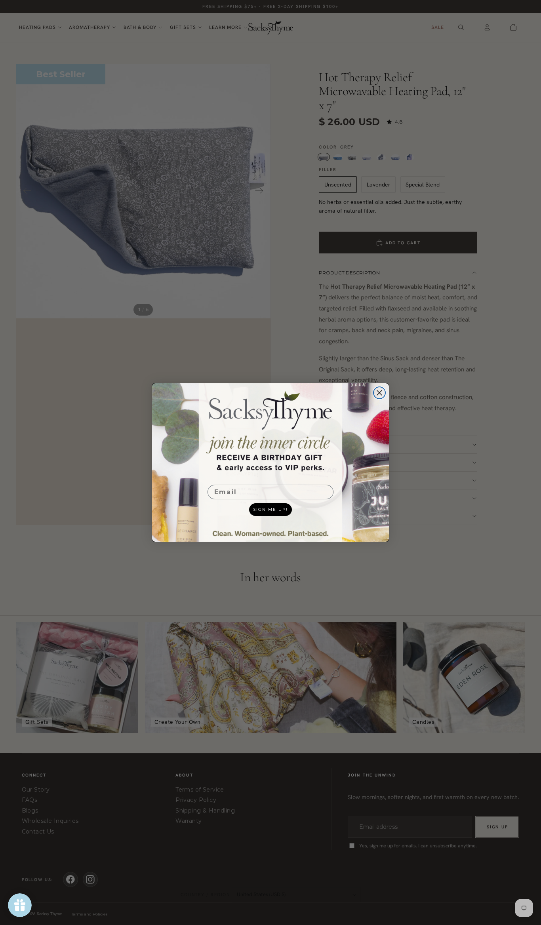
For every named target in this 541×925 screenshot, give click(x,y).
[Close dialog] (379, 393)
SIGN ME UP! (270, 509)
